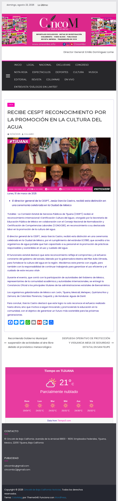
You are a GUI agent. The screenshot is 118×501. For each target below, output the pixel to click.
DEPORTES (61, 72)
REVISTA (36, 79)
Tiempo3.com (64, 420)
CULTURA (78, 72)
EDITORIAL (20, 79)
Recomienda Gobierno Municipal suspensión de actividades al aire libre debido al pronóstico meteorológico (30, 343)
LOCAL (30, 64)
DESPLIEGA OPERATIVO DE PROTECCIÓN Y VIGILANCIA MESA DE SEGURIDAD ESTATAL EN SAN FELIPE (86, 343)
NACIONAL (45, 64)
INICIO (18, 64)
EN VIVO (69, 79)
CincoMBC (29, 134)
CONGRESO (82, 64)
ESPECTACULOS (41, 72)
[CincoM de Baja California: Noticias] (59, 16)
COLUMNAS (53, 79)
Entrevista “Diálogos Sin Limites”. (36, 87)
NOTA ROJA (20, 72)
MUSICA (93, 72)
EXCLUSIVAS (63, 64)
